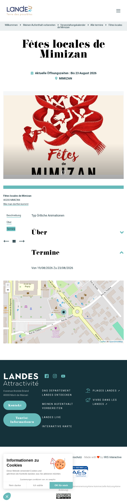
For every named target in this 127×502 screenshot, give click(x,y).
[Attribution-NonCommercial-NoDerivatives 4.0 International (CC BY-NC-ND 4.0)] (63, 496)
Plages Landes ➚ (106, 390)
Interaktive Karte (57, 426)
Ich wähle (38, 485)
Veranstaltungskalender (72, 25)
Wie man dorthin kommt (15, 204)
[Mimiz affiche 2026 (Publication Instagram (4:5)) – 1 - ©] (63, 135)
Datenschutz (74, 457)
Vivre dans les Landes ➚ (105, 402)
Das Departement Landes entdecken (57, 392)
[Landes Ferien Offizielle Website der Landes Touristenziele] (19, 10)
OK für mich (61, 485)
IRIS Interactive (113, 457)
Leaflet (103, 342)
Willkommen (11, 25)
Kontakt (14, 406)
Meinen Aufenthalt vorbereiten (39, 25)
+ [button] (8, 285)
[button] (7, 496)
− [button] (8, 290)
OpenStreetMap (116, 342)
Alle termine (96, 25)
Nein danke (15, 485)
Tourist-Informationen (22, 420)
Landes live (51, 417)
